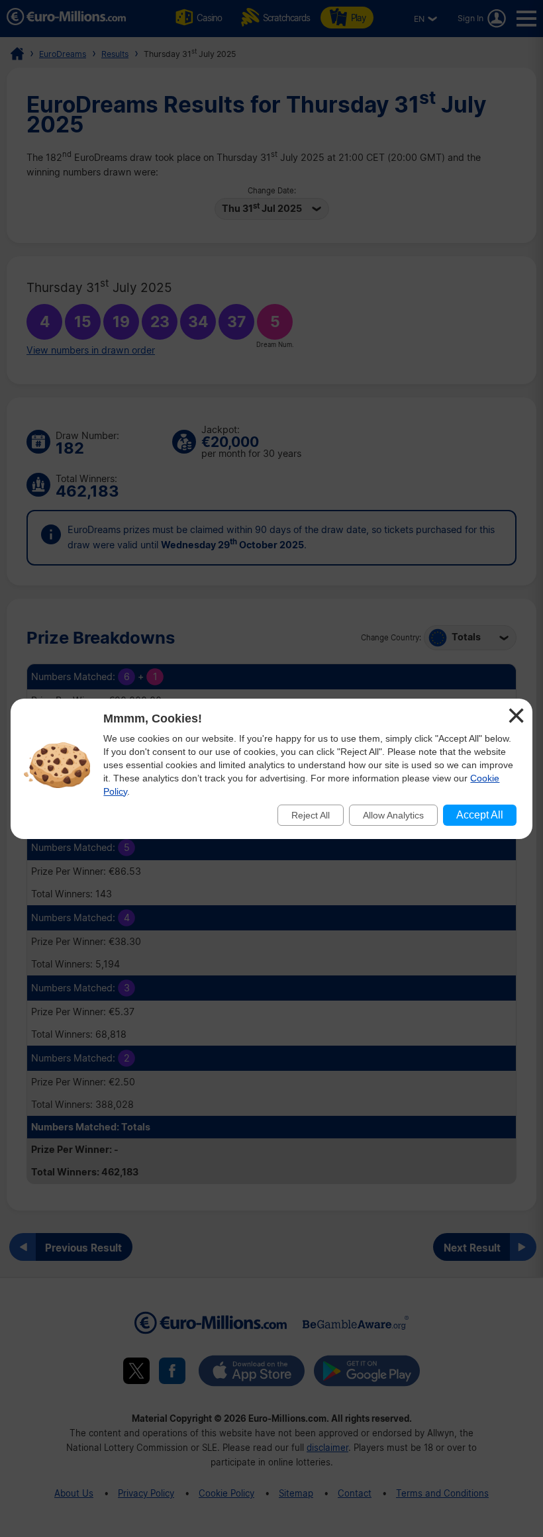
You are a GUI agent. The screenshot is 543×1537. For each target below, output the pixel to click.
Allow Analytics (393, 815)
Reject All (310, 815)
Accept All (479, 814)
